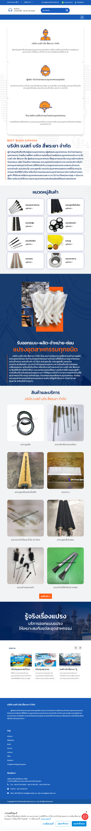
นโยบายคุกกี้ (46, 819)
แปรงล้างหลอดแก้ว (25, 587)
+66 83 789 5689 (29, 11)
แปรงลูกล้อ (26, 444)
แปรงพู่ (68, 240)
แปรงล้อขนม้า (70, 222)
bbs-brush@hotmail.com (47, 793)
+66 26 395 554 (44, 784)
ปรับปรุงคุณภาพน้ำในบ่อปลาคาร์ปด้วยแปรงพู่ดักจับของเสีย (21, 669)
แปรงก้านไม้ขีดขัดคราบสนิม (65, 587)
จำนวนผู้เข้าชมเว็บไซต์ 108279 (50, 2)
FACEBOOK (80, 2)
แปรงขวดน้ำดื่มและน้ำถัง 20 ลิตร (25, 539)
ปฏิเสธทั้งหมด (63, 824)
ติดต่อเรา (10, 760)
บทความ (9, 752)
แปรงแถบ (29, 258)
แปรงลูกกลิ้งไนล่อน (72, 205)
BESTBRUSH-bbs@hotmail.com (26, 793)
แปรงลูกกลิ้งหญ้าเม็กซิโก (25, 492)
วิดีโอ (9, 756)
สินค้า (9, 744)
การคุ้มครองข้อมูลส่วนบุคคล (16, 764)
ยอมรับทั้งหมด (79, 824)
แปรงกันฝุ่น (30, 222)
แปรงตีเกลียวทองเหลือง (65, 444)
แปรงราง (65, 492)
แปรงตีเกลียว (31, 240)
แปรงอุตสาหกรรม (32, 205)
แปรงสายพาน (70, 258)
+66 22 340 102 (32, 784)
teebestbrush (68, 2)
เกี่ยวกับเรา (10, 740)
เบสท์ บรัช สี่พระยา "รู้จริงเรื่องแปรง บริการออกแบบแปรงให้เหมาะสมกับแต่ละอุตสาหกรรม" (69, 669)
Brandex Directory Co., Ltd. (29, 801)
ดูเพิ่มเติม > (29, 208)
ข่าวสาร (9, 748)
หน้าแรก (9, 736)
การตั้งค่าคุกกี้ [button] (48, 824)
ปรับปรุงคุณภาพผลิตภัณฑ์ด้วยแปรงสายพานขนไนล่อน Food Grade (45, 669)
